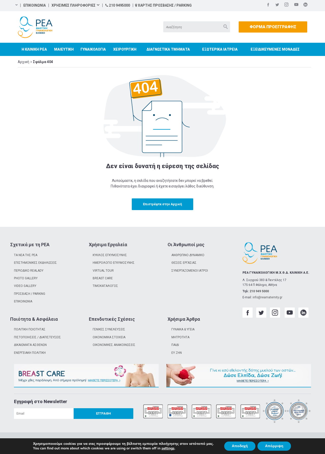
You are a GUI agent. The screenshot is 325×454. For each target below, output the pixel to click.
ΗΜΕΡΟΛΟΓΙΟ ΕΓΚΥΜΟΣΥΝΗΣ (114, 263)
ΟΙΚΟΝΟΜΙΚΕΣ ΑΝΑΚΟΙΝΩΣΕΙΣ (114, 345)
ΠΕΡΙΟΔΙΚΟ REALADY (28, 270)
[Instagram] (286, 5)
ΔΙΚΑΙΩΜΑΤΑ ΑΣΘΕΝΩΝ (30, 345)
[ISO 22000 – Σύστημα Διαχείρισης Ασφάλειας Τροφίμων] (226, 412)
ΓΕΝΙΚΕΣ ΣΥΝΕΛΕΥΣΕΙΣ (109, 329)
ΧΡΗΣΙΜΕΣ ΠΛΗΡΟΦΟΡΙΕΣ (73, 5)
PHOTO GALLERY (26, 278)
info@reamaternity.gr (267, 297)
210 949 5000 (259, 291)
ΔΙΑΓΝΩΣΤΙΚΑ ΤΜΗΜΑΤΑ (168, 49)
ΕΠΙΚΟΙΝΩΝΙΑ (34, 5)
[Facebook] (268, 5)
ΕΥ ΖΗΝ (176, 353)
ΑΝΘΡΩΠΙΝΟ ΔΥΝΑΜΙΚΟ (187, 255)
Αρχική (23, 62)
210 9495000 (119, 5)
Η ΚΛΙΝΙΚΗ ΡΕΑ (34, 49)
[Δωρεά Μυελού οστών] (238, 375)
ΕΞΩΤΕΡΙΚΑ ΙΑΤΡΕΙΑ (220, 49)
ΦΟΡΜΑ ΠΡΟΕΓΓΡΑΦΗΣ (273, 26)
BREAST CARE (103, 278)
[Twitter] (277, 5)
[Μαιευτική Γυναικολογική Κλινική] (35, 27)
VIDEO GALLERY (25, 286)
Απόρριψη (274, 446)
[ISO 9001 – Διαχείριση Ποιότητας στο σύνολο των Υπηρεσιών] (153, 412)
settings (167, 448)
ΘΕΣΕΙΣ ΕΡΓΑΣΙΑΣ (184, 263)
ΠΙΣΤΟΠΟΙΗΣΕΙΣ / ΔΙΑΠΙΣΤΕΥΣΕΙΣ (37, 337)
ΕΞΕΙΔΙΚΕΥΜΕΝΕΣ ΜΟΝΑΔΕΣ (275, 49)
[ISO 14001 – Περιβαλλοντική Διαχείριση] (201, 412)
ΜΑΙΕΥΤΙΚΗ (64, 49)
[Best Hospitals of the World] (299, 412)
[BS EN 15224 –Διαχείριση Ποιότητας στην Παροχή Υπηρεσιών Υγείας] (177, 412)
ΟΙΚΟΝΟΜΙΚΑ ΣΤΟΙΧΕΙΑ (109, 337)
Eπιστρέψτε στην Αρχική (162, 204)
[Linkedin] (305, 5)
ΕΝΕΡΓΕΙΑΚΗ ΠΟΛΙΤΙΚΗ (30, 353)
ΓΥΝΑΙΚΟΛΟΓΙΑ (93, 49)
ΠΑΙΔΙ (175, 345)
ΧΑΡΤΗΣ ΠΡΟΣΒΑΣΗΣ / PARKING (164, 5)
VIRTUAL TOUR (103, 270)
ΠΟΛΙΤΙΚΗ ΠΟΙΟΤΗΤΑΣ (29, 329)
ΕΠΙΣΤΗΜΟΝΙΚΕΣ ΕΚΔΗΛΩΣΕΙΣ (35, 263)
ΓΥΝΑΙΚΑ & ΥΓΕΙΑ (182, 329)
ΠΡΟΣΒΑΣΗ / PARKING (29, 294)
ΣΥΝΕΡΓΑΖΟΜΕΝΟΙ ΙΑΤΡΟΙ (189, 270)
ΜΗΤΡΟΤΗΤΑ (180, 337)
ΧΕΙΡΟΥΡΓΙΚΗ (124, 49)
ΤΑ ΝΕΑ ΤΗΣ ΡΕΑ (25, 255)
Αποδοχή (240, 446)
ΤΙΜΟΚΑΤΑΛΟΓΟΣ (105, 286)
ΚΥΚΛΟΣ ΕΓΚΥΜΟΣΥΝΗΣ (110, 255)
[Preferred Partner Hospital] (275, 412)
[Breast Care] (86, 375)
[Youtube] (296, 5)
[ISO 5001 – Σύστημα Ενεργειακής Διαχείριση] (250, 412)
